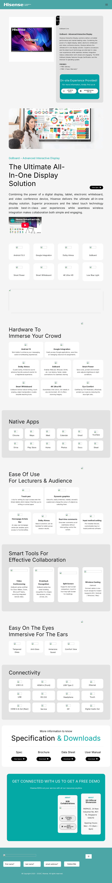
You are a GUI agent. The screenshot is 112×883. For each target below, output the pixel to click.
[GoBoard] (31, 18)
